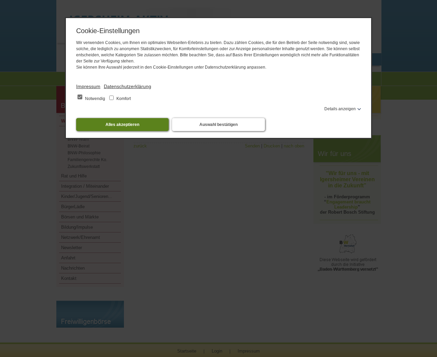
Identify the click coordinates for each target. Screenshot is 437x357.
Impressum (88, 86)
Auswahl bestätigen (218, 124)
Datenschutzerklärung (127, 86)
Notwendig (95, 98)
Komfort (123, 98)
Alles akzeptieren (122, 124)
